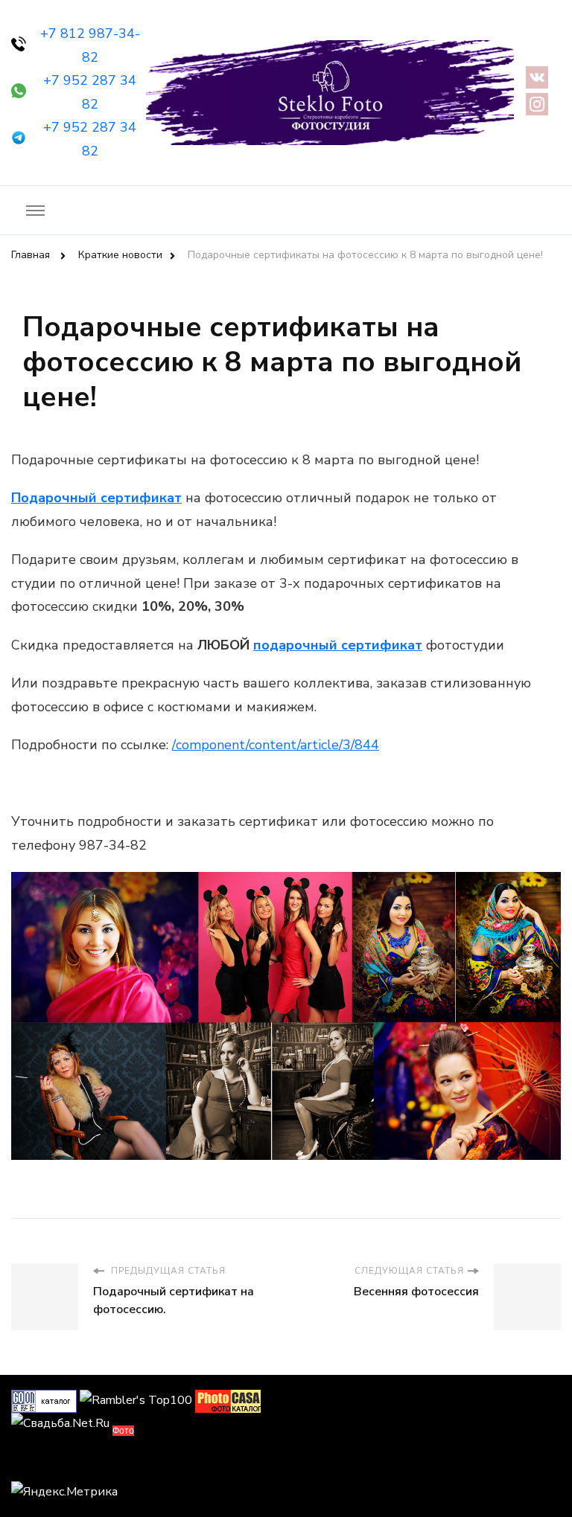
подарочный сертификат (337, 645)
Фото (123, 1430)
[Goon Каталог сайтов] (44, 1400)
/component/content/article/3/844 (275, 745)
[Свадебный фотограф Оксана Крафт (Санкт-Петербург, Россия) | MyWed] (44, 1463)
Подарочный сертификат (96, 498)
